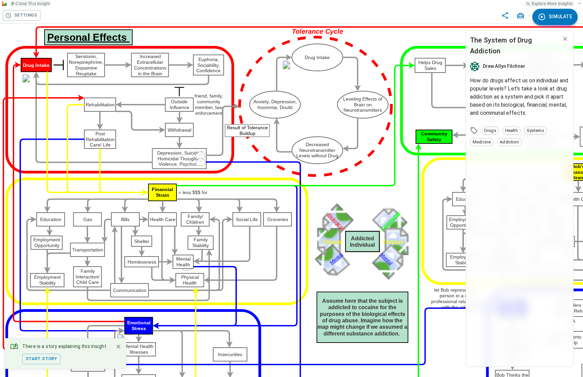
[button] (490, 131)
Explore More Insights (552, 3)
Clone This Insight (33, 3)
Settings (25, 15)
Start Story (41, 358)
